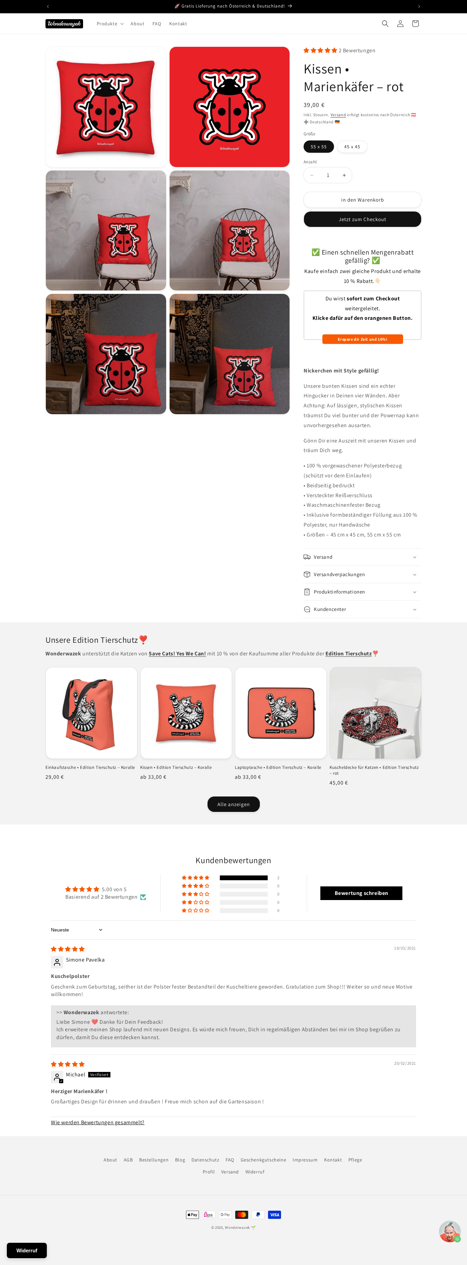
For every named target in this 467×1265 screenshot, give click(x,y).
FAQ (230, 1160)
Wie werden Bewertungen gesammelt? (98, 1122)
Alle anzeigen (233, 804)
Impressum (305, 1160)
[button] (110, 23)
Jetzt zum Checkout (362, 219)
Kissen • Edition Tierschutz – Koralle (176, 767)
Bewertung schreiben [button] (361, 893)
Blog (180, 1160)
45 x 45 (352, 147)
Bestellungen (154, 1160)
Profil (209, 1172)
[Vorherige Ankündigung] (47, 6)
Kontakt (333, 1160)
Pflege (355, 1160)
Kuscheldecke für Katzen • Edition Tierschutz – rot (374, 770)
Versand (338, 114)
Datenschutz (205, 1160)
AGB (128, 1160)
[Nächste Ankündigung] (419, 6)
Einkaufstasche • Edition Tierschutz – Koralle (90, 767)
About (110, 1160)
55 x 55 (319, 147)
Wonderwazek (237, 1227)
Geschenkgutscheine (263, 1160)
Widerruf (255, 1172)
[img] (68, 949)
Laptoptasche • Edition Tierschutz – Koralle (278, 767)
